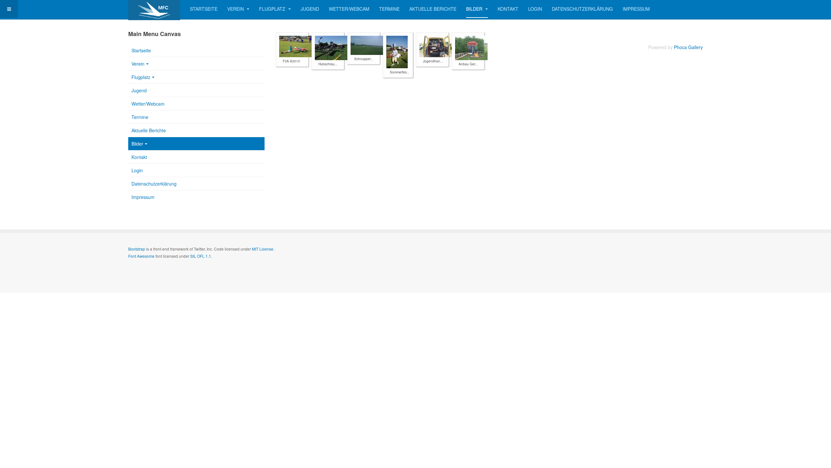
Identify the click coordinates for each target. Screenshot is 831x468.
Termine (389, 9)
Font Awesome (141, 256)
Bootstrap (136, 249)
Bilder (475, 9)
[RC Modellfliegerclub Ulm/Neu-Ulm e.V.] (154, 9)
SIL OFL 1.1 (200, 256)
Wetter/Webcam (349, 9)
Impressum (636, 9)
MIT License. (263, 249)
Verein (236, 9)
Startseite (203, 9)
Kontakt (508, 9)
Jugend (310, 9)
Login (535, 9)
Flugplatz (273, 9)
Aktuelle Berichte (432, 9)
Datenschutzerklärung (582, 9)
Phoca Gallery (688, 47)
